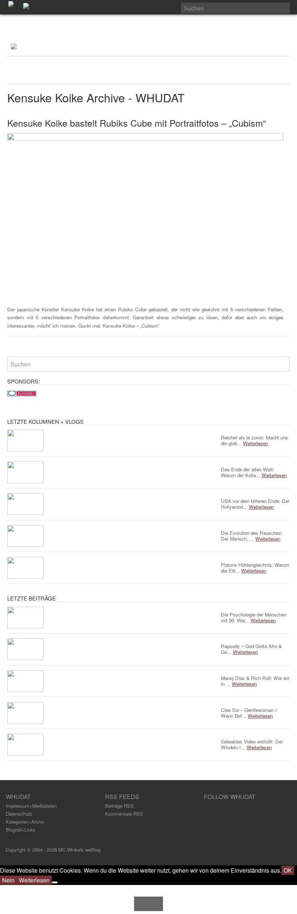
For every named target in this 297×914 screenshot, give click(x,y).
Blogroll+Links (20, 829)
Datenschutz (19, 813)
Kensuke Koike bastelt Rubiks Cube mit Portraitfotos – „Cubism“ (136, 122)
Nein (8, 880)
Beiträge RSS (119, 805)
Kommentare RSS (124, 813)
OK (288, 870)
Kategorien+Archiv (25, 821)
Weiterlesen (34, 880)
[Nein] (55, 882)
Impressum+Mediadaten (31, 805)
